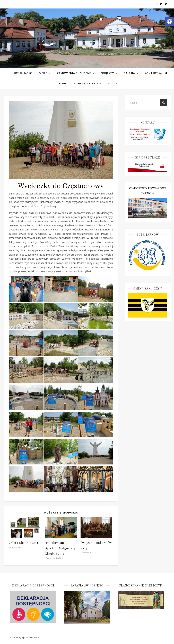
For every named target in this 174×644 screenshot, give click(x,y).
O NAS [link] (43, 73)
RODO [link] (63, 83)
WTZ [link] (111, 83)
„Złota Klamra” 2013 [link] (23, 543)
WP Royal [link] (34, 637)
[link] (169, 21)
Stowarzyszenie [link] (85, 83)
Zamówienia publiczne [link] (74, 73)
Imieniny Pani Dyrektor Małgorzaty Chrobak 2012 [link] (60, 548)
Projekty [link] (107, 73)
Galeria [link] (129, 73)
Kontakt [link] (151, 73)
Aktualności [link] (23, 73)
